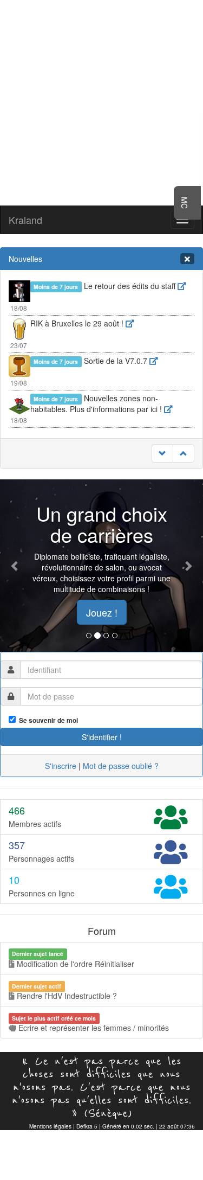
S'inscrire (60, 765)
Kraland (25, 220)
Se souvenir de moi (47, 720)
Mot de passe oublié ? (121, 765)
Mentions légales (50, 1126)
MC (184, 203)
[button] (15, 565)
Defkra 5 (86, 1126)
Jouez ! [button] (101, 612)
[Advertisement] (101, 101)
